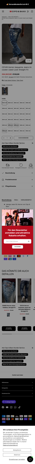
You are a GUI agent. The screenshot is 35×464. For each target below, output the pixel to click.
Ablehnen (17, 455)
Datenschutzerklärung (10, 445)
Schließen (17, 246)
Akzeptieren (17, 450)
